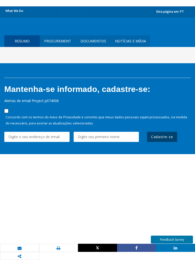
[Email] (19, 248)
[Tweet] (97, 248)
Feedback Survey (172, 239)
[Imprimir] (58, 248)
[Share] (136, 248)
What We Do (14, 11)
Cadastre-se (162, 136)
